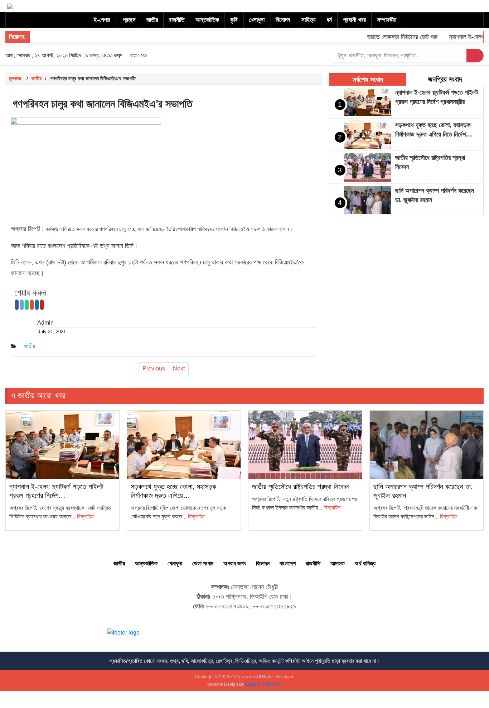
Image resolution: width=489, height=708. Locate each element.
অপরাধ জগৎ (234, 563)
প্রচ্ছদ (129, 19)
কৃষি (234, 19)
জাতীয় (152, 19)
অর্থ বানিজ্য (365, 563)
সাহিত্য (308, 19)
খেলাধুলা (257, 19)
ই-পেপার (102, 19)
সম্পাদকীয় (386, 19)
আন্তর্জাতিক (207, 19)
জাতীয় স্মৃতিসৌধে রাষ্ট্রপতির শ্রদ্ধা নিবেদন (300, 487)
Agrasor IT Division (263, 684)
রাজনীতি (176, 19)
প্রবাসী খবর (354, 19)
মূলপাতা (15, 78)
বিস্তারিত (85, 516)
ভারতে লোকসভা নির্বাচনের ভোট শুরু (394, 36)
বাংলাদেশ (288, 563)
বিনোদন (283, 19)
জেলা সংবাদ (202, 563)
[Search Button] (475, 55)
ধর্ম (329, 19)
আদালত (337, 563)
